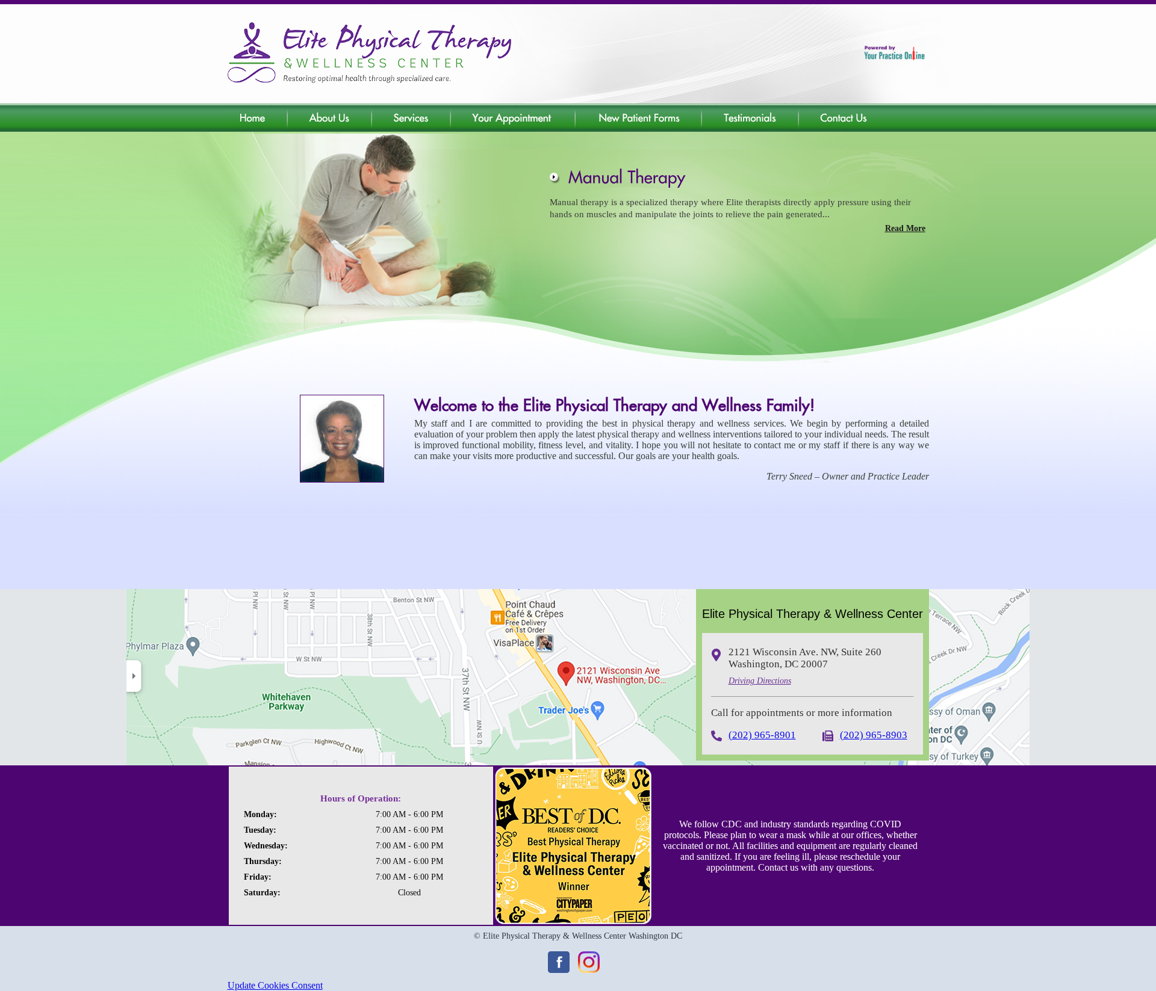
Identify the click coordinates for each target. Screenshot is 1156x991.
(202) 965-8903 (873, 735)
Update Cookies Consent (275, 985)
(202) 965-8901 (762, 735)
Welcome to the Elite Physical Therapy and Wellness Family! (614, 405)
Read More (905, 228)
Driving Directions (760, 680)
